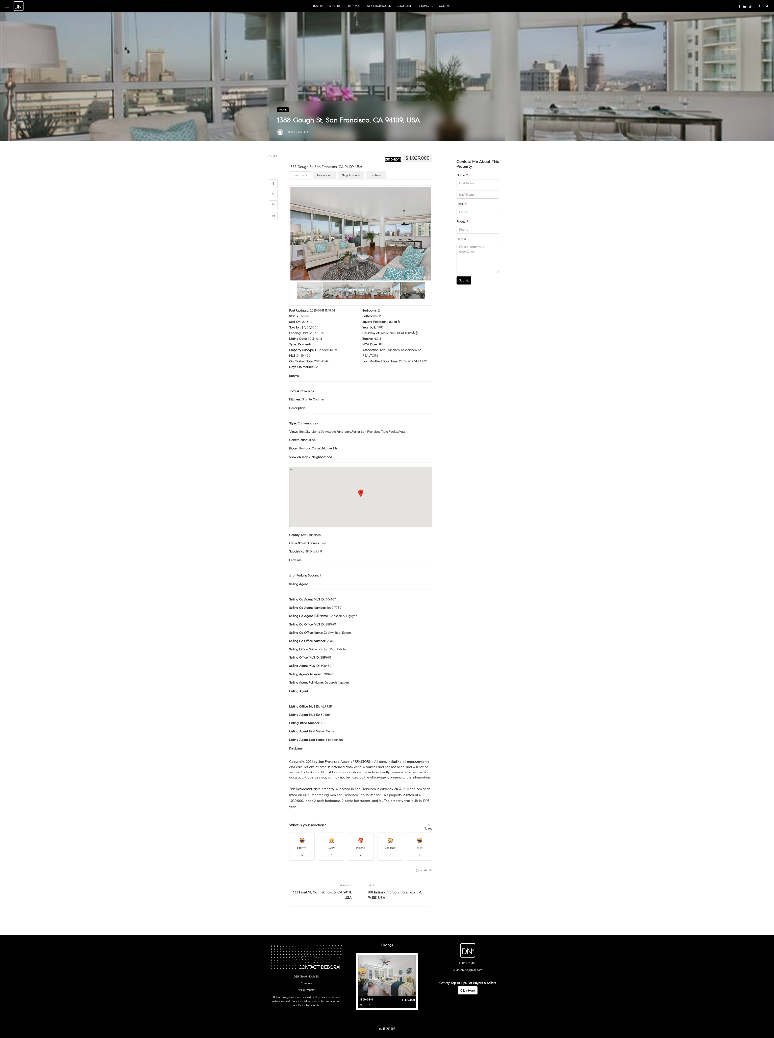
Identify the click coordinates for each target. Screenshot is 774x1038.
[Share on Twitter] (273, 194)
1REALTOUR (389, 1028)
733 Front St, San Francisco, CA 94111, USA (322, 895)
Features (375, 175)
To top (428, 828)
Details (461, 239)
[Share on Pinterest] (273, 204)
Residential (305, 344)
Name (462, 175)
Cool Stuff (405, 6)
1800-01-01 (367, 999)
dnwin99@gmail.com (469, 970)
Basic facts (300, 175)
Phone (462, 221)
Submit (464, 280)
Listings (424, 6)
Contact (445, 6)
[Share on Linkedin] (273, 215)
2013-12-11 (393, 159)
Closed (304, 316)
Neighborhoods (379, 6)
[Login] (759, 6)
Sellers (334, 6)
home (283, 109)
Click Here (467, 990)
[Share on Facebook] (273, 183)
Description (324, 175)
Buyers (318, 6)
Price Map (353, 6)
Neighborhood (351, 175)
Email (462, 204)
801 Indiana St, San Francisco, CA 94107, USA (395, 895)
